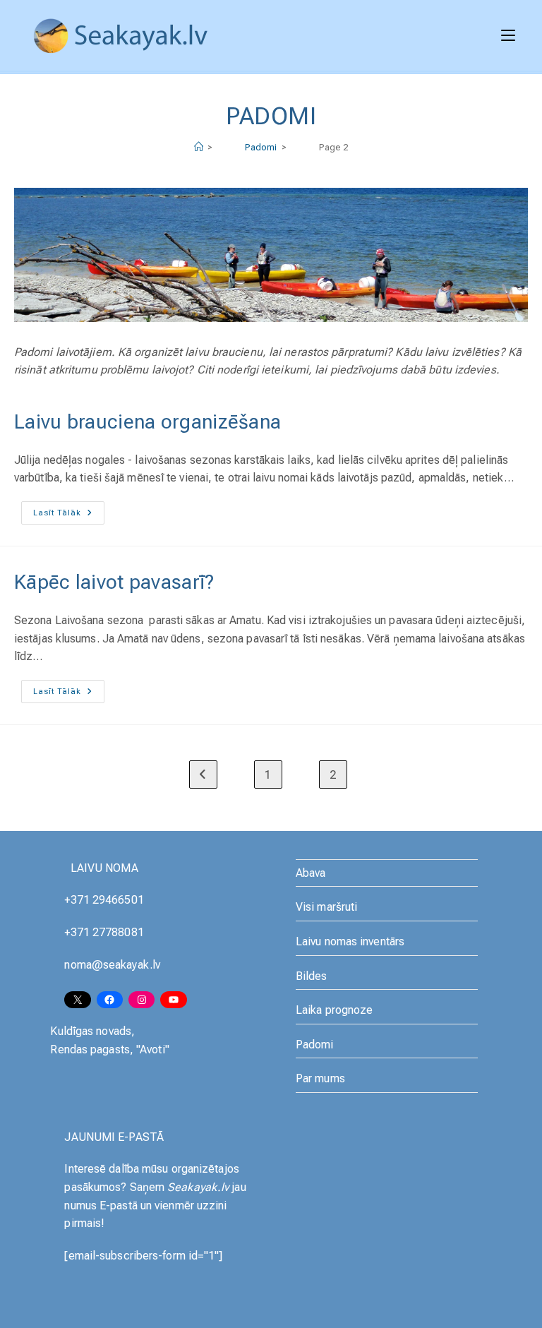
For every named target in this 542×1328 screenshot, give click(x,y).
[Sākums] (198, 147)
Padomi (315, 1044)
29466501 (118, 900)
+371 (78, 900)
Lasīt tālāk (68, 516)
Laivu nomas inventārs (350, 941)
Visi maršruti (326, 907)
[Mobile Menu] (508, 35)
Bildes (311, 976)
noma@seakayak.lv (112, 964)
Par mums (320, 1078)
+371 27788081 (103, 932)
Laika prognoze (334, 1010)
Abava (311, 873)
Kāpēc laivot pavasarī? (114, 582)
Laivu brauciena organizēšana (147, 421)
